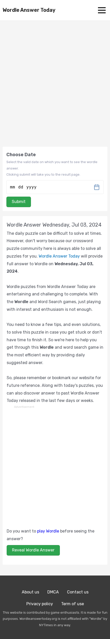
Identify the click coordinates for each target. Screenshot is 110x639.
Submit (19, 201)
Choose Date (21, 154)
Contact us (78, 592)
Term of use (72, 603)
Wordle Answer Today (29, 10)
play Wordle (48, 531)
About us (30, 592)
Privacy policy (39, 603)
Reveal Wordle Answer (33, 550)
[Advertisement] (55, 465)
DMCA (53, 592)
